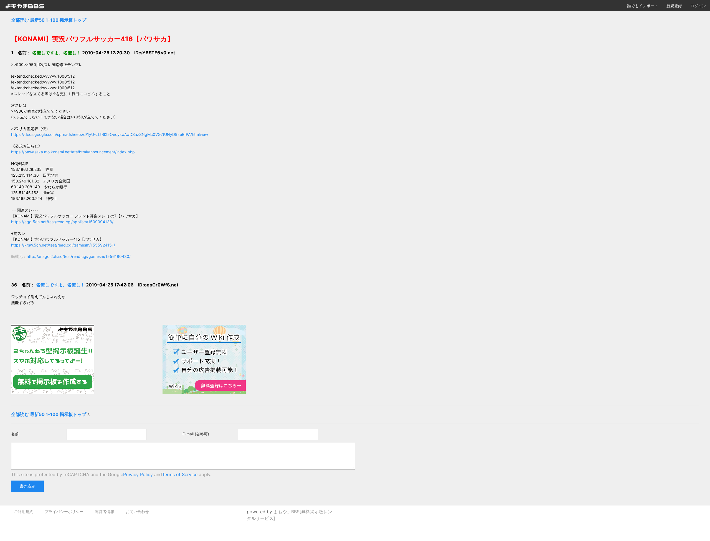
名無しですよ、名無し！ (60, 285)
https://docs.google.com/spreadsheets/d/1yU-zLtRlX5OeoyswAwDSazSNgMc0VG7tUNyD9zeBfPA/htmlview (109, 134)
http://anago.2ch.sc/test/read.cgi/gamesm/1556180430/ (79, 256)
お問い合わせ (137, 511)
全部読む (20, 20)
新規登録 (674, 5)
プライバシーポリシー (64, 511)
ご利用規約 (23, 511)
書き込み (27, 486)
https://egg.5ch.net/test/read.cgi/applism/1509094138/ (62, 221)
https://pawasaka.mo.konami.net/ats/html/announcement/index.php (73, 151)
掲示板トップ (73, 20)
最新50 (37, 20)
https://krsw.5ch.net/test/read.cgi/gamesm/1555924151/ (63, 245)
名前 (15, 433)
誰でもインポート (642, 5)
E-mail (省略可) (195, 433)
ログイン (698, 5)
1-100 (52, 20)
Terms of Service (179, 474)
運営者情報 (104, 511)
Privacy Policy (138, 474)
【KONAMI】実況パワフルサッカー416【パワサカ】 (92, 39)
